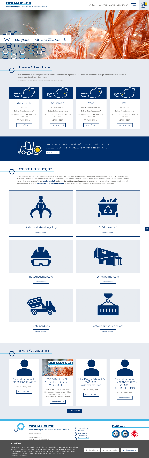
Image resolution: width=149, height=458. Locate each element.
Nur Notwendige (109, 450)
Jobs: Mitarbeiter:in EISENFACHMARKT (24, 381)
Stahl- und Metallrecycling (41, 227)
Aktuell (93, 5)
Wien (91, 102)
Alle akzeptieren (128, 450)
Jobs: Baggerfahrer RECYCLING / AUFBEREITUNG (91, 382)
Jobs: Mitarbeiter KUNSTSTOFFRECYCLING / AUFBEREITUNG (125, 383)
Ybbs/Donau (24, 102)
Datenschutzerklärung (19, 455)
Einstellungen (91, 450)
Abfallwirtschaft (49, 181)
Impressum (82, 433)
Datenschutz (83, 435)
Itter (124, 102)
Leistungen (122, 5)
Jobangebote (83, 428)
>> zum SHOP (52, 153)
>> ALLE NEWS (74, 411)
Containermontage (108, 276)
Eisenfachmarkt (107, 5)
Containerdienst (41, 325)
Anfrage (81, 430)
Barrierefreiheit (83, 438)
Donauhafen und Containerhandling (50, 183)
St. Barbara (57, 102)
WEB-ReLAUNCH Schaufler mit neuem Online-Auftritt (57, 382)
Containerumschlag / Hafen (108, 325)
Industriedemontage (40, 276)
